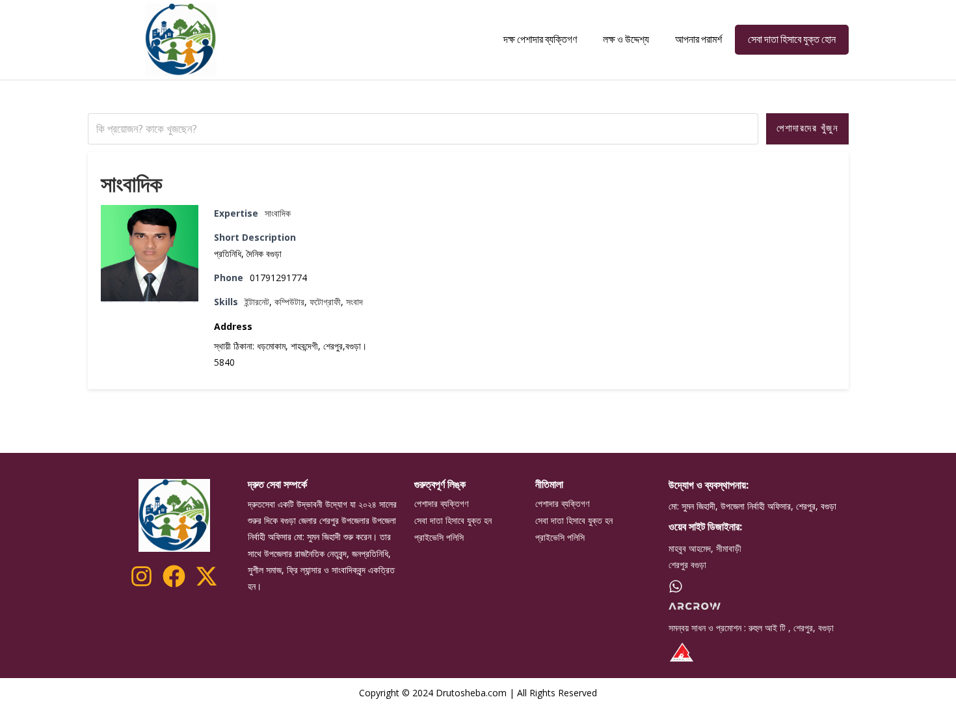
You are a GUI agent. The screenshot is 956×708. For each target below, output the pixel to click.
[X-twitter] (206, 576)
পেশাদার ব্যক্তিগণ (441, 503)
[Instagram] (141, 576)
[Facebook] (174, 576)
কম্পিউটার (289, 301)
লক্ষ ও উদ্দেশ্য (626, 39)
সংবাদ (354, 301)
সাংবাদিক (131, 183)
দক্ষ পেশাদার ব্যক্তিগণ (540, 39)
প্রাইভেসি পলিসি (439, 537)
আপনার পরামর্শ (698, 39)
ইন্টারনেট (257, 301)
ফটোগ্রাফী (325, 301)
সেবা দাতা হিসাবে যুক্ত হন (453, 520)
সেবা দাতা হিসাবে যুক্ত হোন (792, 39)
